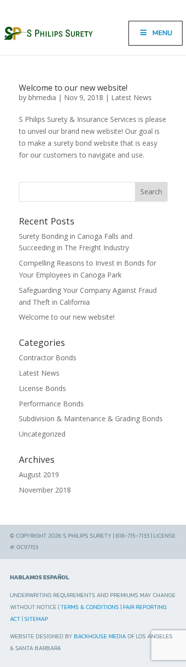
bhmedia (42, 97)
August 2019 (39, 474)
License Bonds (42, 388)
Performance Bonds (51, 403)
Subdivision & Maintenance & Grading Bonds (91, 418)
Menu (162, 33)
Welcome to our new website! (73, 87)
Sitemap (36, 618)
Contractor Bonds (47, 357)
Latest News (131, 97)
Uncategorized (42, 434)
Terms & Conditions (90, 607)
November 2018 (45, 490)
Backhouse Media (100, 636)
